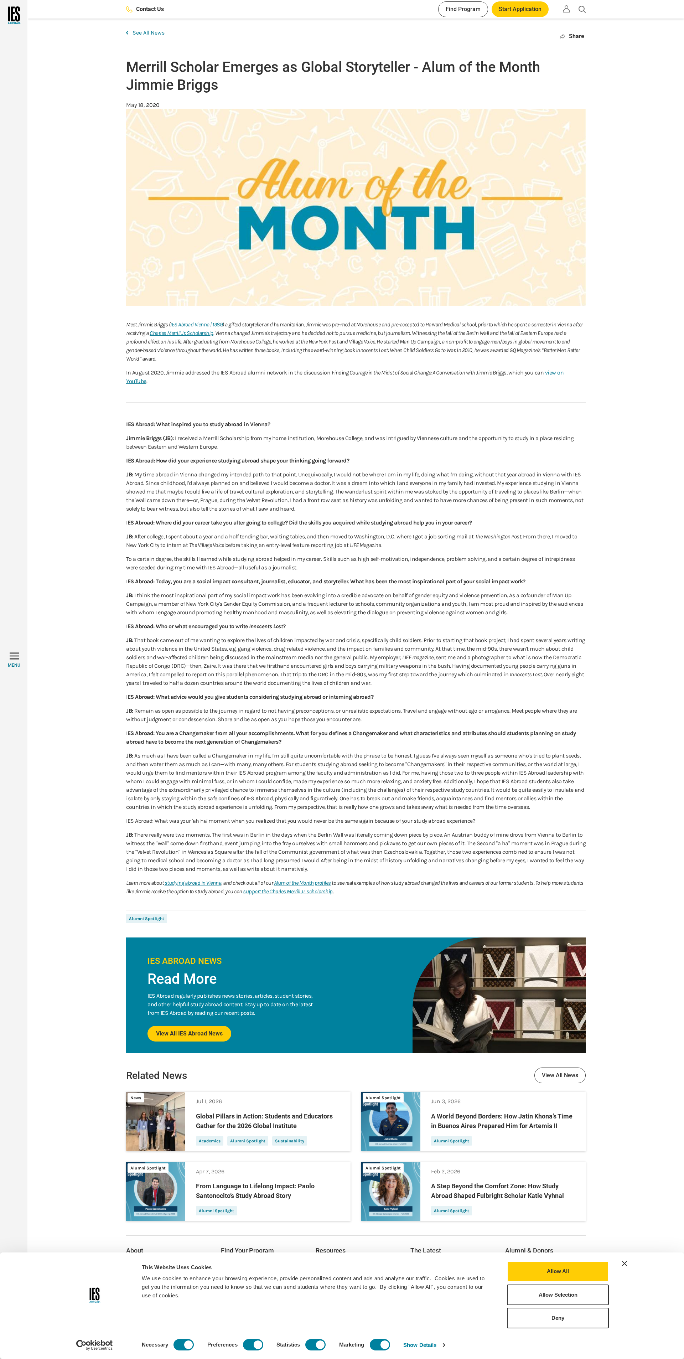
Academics (210, 1140)
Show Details (419, 1345)
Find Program (463, 9)
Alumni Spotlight (146, 918)
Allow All (558, 1271)
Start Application (520, 9)
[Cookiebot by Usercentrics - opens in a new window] (94, 1345)
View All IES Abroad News (189, 1033)
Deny (557, 1318)
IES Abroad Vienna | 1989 (196, 324)
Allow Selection (558, 1295)
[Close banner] (624, 1263)
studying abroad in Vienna (193, 882)
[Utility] (566, 8)
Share (576, 36)
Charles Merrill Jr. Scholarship (181, 333)
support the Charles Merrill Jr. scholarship (288, 891)
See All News (149, 32)
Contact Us (150, 9)
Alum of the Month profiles (302, 882)
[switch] (253, 1344)
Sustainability (289, 1140)
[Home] (14, 15)
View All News (560, 1075)
